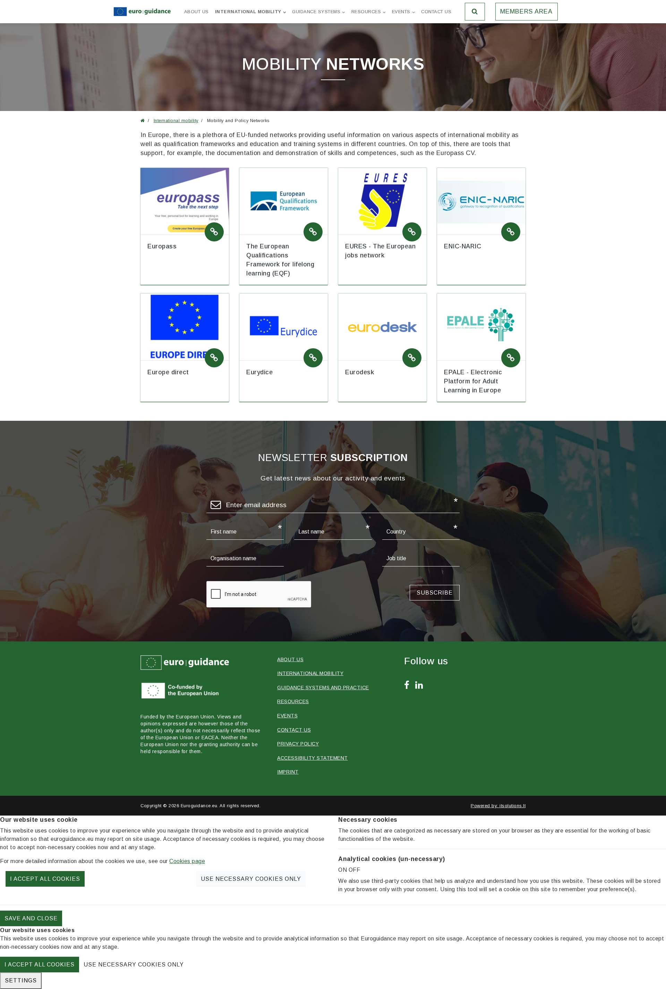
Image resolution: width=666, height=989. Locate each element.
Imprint (288, 772)
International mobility (248, 11)
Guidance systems (316, 11)
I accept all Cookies (45, 879)
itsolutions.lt (513, 805)
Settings (21, 980)
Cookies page (187, 861)
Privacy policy (298, 744)
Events (401, 11)
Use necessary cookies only (251, 879)
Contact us (436, 11)
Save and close (31, 918)
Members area (526, 11)
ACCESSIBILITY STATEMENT (312, 758)
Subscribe (435, 593)
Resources (366, 11)
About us (196, 11)
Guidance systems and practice (323, 687)
